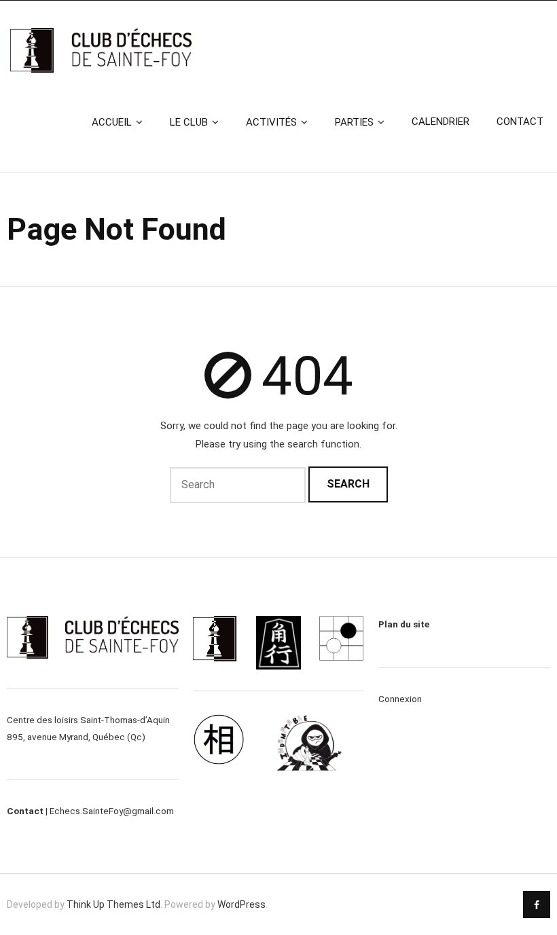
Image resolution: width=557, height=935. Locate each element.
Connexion (400, 698)
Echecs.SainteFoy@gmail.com (112, 810)
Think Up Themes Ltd (113, 904)
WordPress (241, 904)
